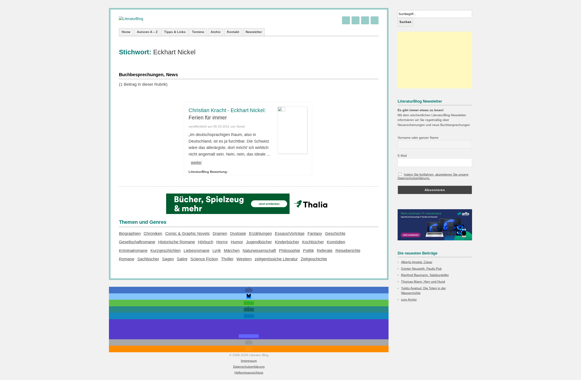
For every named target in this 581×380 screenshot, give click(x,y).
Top (570, 369)
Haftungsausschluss (248, 372)
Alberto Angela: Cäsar (416, 262)
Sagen (168, 259)
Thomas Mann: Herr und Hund (423, 281)
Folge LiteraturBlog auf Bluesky (346, 20)
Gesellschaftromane (137, 242)
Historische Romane (176, 242)
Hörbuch (205, 242)
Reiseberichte (347, 250)
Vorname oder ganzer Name (418, 137)
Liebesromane (196, 250)
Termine (198, 32)
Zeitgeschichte (314, 259)
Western (244, 259)
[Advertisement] (435, 60)
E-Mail (402, 155)
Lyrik (216, 250)
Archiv (216, 32)
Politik (308, 250)
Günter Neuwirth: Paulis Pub (421, 268)
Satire (182, 259)
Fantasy (315, 233)
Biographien (130, 233)
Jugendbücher (259, 242)
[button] (248, 290)
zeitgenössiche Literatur (276, 259)
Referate (324, 250)
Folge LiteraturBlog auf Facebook (365, 20)
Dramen (220, 233)
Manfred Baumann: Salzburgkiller (425, 275)
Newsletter (254, 32)
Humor (237, 242)
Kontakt (233, 32)
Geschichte (335, 233)
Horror (222, 242)
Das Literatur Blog (131, 18)
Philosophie (289, 250)
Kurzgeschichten (165, 250)
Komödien (336, 242)
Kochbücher (313, 242)
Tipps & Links (175, 32)
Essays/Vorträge (290, 233)
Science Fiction (204, 259)
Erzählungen (260, 233)
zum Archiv (409, 299)
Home (126, 32)
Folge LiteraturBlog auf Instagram (375, 20)
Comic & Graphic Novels (187, 233)
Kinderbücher (287, 242)
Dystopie (238, 233)
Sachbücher (148, 259)
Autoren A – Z (147, 32)
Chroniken (153, 233)
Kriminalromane (133, 250)
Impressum (249, 360)
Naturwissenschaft (259, 250)
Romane (126, 259)
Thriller (227, 259)
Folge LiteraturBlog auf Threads (355, 20)
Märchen (232, 250)
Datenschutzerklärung (249, 366)
